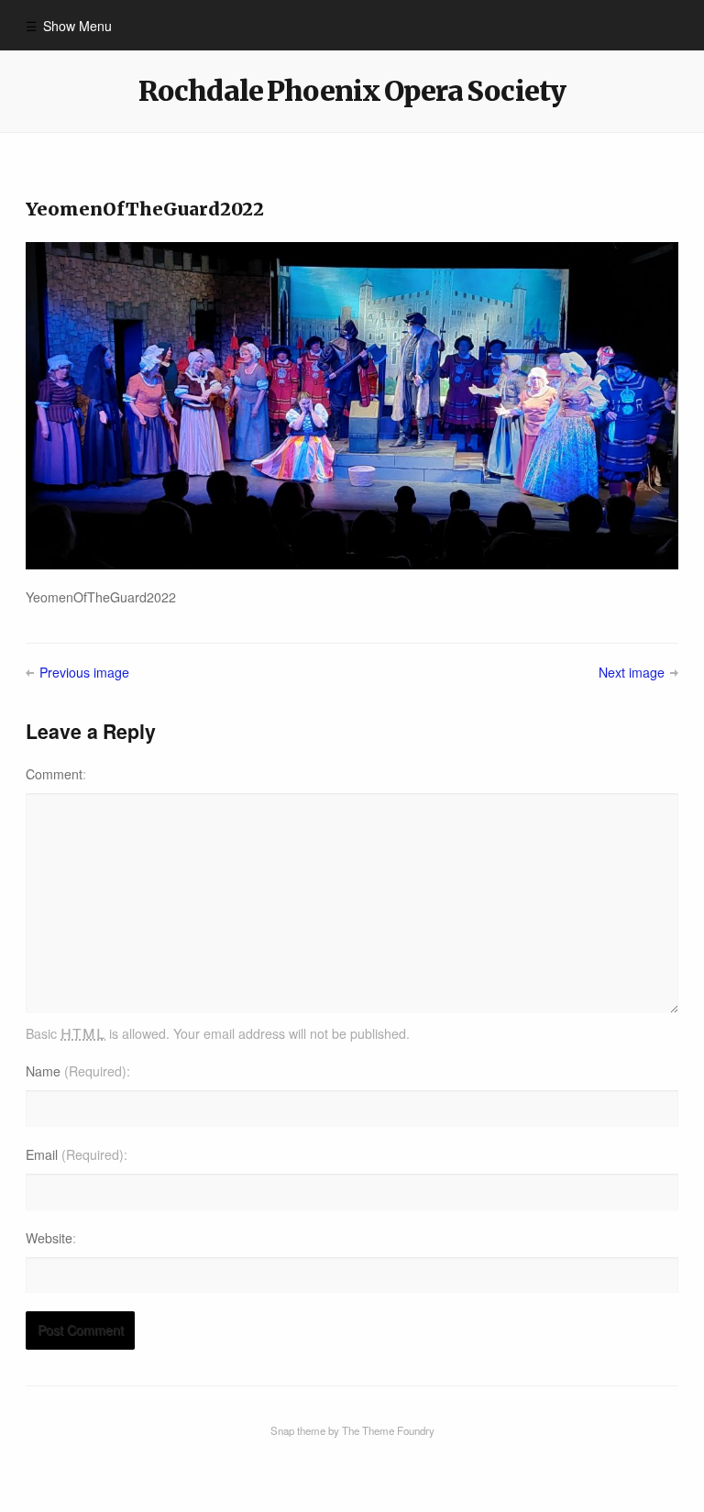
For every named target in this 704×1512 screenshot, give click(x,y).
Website (49, 1238)
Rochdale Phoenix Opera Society (352, 90)
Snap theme (297, 1430)
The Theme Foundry (388, 1430)
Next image (632, 672)
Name (76, 1071)
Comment (54, 774)
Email (75, 1154)
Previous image (83, 672)
